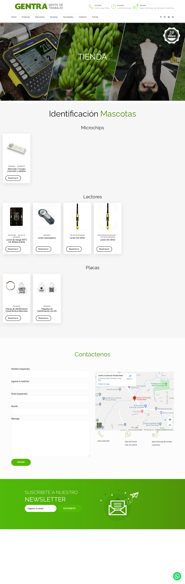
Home (14, 17)
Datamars (11, 166)
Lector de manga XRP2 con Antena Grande (16, 241)
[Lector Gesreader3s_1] (47, 216)
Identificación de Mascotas (107, 235)
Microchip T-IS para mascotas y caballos (16, 170)
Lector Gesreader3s (47, 238)
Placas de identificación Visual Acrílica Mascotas (16, 310)
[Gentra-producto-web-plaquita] (47, 287)
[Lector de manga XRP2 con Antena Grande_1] (16, 216)
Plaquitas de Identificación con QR (46, 310)
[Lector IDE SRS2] (77, 216)
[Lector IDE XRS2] (107, 216)
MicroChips (21, 166)
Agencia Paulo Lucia (86, 571)
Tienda (95, 17)
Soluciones (40, 17)
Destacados (12, 235)
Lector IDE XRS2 (107, 240)
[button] (177, 576)
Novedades (68, 17)
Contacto (82, 17)
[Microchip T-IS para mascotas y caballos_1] (16, 147)
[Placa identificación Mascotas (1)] (16, 287)
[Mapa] (134, 401)
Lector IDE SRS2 (77, 238)
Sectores (54, 17)
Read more (13, 178)
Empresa (26, 17)
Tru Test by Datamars (77, 235)
